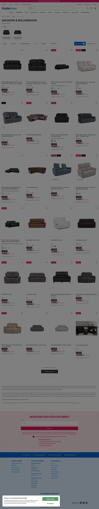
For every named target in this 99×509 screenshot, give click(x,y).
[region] (31, 501)
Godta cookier (50, 499)
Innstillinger (50, 503)
